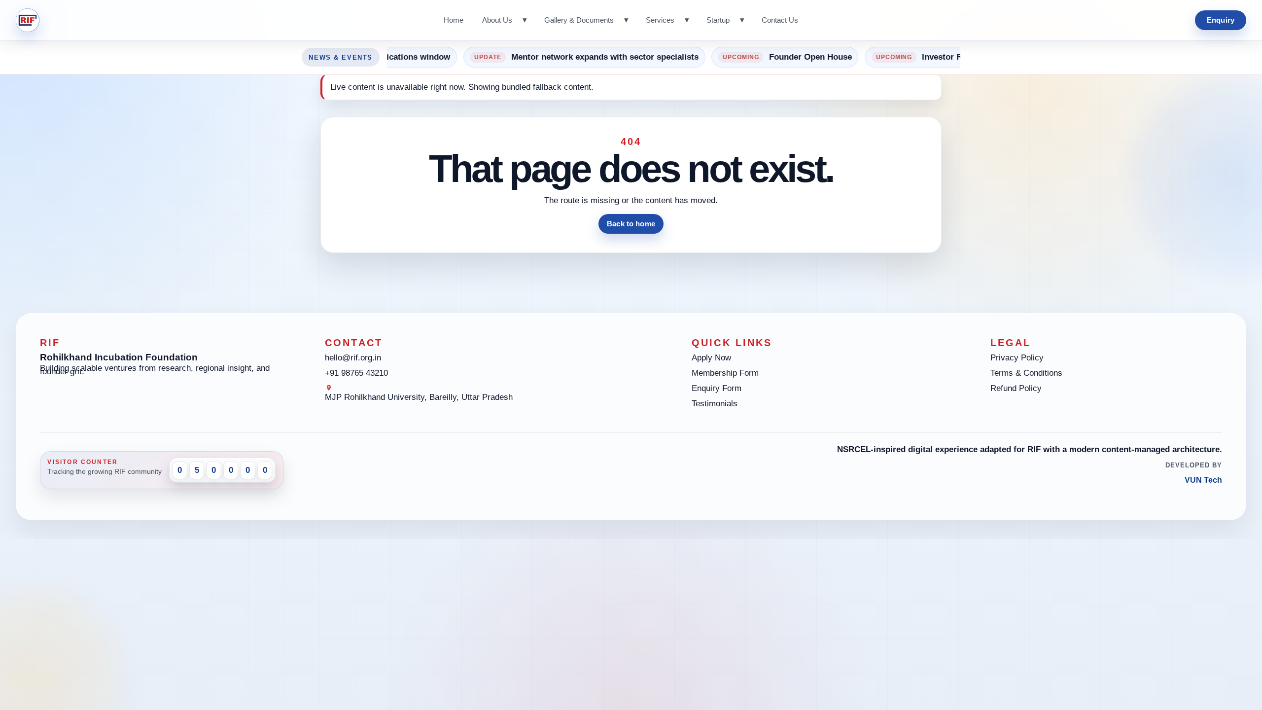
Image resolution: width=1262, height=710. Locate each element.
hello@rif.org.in (353, 357)
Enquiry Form (716, 388)
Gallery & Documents (579, 20)
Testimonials (714, 403)
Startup (718, 20)
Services (660, 20)
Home (453, 20)
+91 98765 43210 (356, 373)
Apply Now (711, 357)
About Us (497, 20)
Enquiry (1220, 20)
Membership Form (725, 373)
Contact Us (780, 20)
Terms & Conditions (1026, 373)
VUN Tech (1203, 480)
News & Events (340, 57)
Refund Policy (1016, 388)
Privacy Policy (1017, 357)
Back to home (631, 223)
